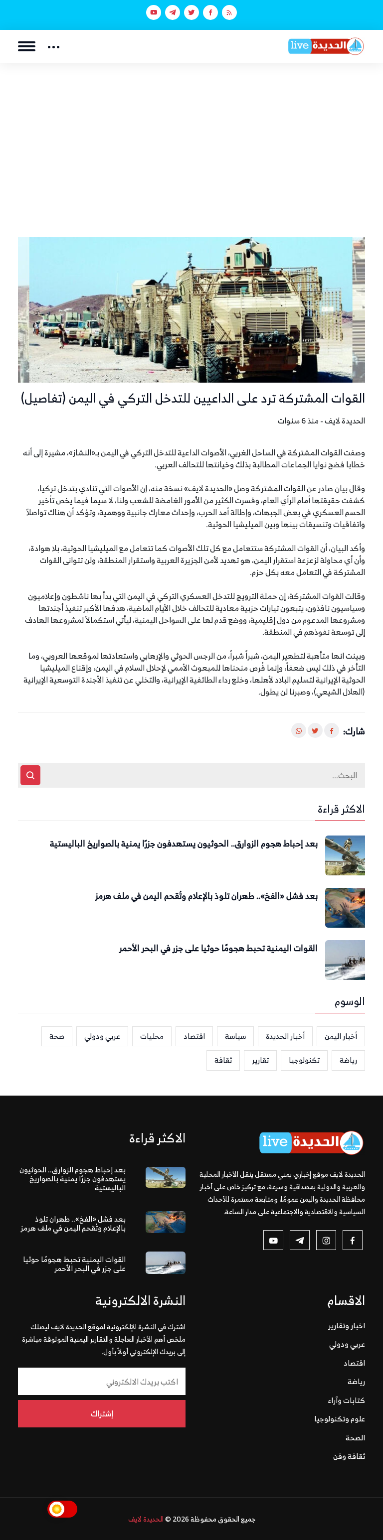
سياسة (235, 1036)
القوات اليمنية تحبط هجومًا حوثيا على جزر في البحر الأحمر (218, 949)
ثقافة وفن (349, 1456)
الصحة (355, 1437)
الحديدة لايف (146, 1519)
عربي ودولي (102, 1036)
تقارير (260, 1060)
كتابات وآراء (346, 1400)
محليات (152, 1036)
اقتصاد (194, 1036)
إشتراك (102, 1413)
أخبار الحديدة (285, 1036)
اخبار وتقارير (346, 1325)
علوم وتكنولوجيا (339, 1418)
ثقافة (223, 1060)
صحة (56, 1036)
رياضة (348, 1060)
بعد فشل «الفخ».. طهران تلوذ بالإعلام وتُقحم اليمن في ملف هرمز (206, 896)
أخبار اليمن (341, 1036)
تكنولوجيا (304, 1060)
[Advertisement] (191, 137)
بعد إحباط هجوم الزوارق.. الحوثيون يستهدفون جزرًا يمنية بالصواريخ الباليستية (184, 844)
